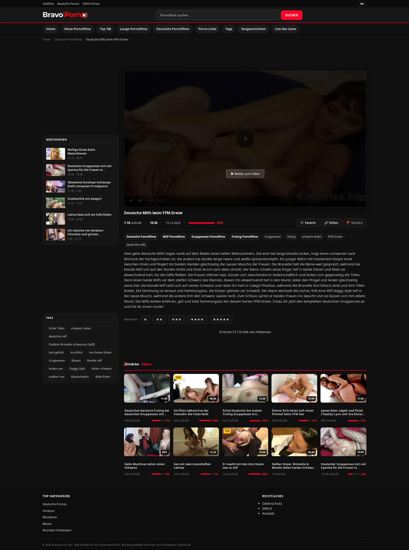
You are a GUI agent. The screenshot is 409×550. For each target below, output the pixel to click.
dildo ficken (102, 377)
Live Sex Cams (285, 29)
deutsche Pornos (68, 4)
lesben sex (56, 369)
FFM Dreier (335, 237)
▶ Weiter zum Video (245, 174)
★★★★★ (221, 319)
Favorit (308, 223)
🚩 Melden (355, 223)
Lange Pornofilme (133, 29)
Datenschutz (272, 503)
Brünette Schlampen (57, 530)
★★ (159, 319)
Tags (228, 29)
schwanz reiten (81, 328)
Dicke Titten (56, 328)
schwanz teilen (311, 237)
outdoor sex (56, 377)
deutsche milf (58, 336)
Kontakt (268, 513)
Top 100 (105, 29)
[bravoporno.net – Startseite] (65, 15)
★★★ (177, 319)
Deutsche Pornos (55, 504)
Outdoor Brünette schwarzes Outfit (72, 344)
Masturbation (80, 377)
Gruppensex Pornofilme (208, 237)
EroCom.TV (227, 332)
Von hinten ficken (100, 352)
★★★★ (197, 319)
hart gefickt (56, 352)
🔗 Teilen (331, 223)
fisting (291, 237)
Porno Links (207, 29)
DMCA (267, 508)
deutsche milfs (136, 245)
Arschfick (76, 352)
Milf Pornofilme (174, 237)
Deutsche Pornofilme (172, 29)
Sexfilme (48, 4)
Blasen (75, 361)
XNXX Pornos (91, 4)
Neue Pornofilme (77, 29)
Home (50, 29)
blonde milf (94, 361)
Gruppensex (273, 237)
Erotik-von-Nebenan (255, 332)
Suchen (291, 15)
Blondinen (50, 517)
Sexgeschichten (253, 29)
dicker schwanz (102, 369)
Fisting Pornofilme (245, 237)
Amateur (49, 511)
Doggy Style (77, 369)
